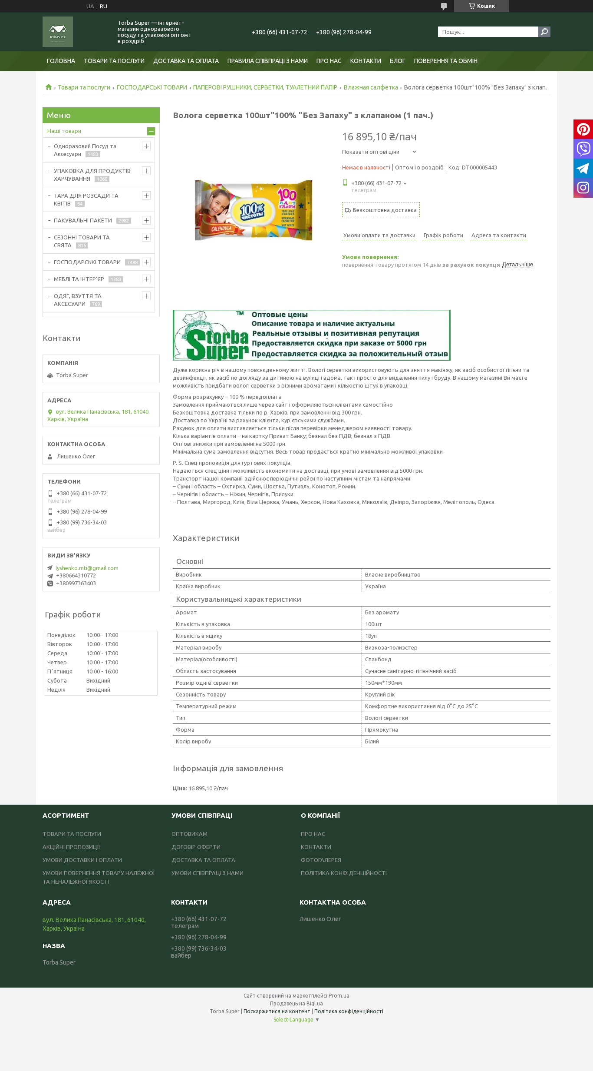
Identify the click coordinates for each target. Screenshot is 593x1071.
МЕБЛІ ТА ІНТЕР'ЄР (79, 279)
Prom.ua (339, 995)
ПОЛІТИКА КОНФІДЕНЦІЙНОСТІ (344, 873)
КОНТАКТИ (365, 60)
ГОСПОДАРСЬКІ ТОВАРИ (152, 87)
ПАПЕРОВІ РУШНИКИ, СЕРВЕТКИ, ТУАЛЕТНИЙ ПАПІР (265, 87)
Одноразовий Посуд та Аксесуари (85, 150)
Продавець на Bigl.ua (296, 1003)
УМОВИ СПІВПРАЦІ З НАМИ (207, 873)
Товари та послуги (84, 87)
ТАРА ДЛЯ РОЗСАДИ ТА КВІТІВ (86, 199)
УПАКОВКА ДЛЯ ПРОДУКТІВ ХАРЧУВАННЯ (92, 175)
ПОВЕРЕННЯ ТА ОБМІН (446, 60)
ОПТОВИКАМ (189, 834)
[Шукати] (544, 32)
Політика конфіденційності (348, 1011)
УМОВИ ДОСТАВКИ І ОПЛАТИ (82, 860)
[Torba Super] (75, 32)
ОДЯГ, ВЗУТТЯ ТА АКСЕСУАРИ (78, 300)
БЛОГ (397, 60)
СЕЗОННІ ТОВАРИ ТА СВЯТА (82, 241)
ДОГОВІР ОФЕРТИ (196, 847)
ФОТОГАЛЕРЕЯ (321, 860)
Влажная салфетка (371, 87)
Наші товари (64, 131)
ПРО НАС (329, 60)
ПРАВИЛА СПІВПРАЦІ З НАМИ (267, 60)
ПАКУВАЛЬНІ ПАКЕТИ (83, 220)
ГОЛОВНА (61, 60)
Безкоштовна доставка (385, 210)
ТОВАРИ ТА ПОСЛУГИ (114, 60)
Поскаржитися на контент (277, 1011)
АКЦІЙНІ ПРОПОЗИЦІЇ (71, 847)
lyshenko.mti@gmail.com (87, 568)
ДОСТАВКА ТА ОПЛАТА (186, 60)
